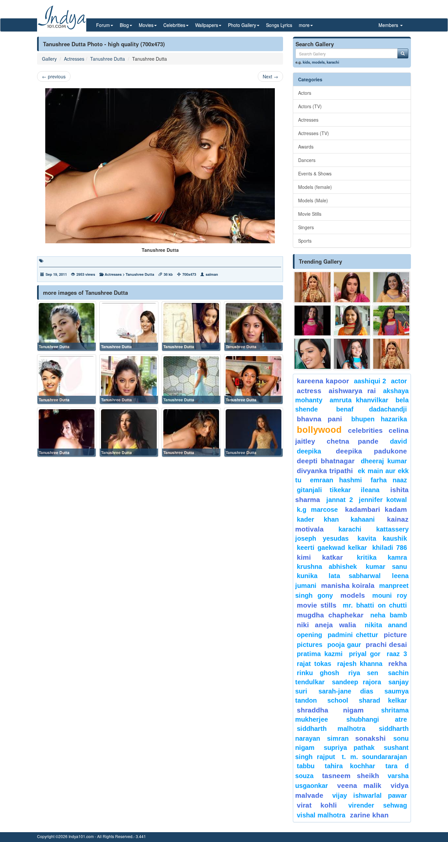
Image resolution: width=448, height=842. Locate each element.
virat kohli (317, 805)
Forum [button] (103, 25)
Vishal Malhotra (321, 815)
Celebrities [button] (174, 25)
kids (306, 62)
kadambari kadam (376, 509)
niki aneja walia (326, 625)
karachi (333, 62)
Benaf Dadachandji (371, 409)
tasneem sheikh (350, 775)
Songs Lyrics (279, 25)
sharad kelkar (383, 700)
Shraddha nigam (330, 710)
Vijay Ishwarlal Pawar (369, 795)
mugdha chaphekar (330, 615)
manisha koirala (347, 585)
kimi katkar (320, 557)
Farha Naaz (389, 480)
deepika (309, 451)
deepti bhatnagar (326, 461)
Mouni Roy (389, 595)
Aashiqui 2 (370, 381)
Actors (304, 93)
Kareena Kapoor (323, 381)
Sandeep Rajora (356, 682)
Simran (338, 738)
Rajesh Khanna (359, 663)
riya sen (366, 672)
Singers (306, 227)
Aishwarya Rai (352, 390)
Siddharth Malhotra (331, 728)
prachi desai (386, 644)
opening (309, 634)
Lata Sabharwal (355, 575)
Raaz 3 (397, 653)
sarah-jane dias (345, 691)
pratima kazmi (320, 653)
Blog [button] (124, 25)
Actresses (74, 58)
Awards (306, 146)
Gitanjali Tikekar (324, 489)
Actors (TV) (310, 106)
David (398, 441)
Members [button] (388, 25)
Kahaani (363, 519)
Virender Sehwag (377, 805)
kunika (307, 575)
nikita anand (386, 625)
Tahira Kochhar (350, 766)
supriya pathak (349, 747)
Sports (305, 240)
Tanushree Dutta (107, 58)
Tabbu (306, 766)
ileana (374, 489)
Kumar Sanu (386, 566)
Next (270, 76)
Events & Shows (315, 173)
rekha (397, 663)
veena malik (359, 785)
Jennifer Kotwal (383, 499)
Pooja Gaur (344, 644)
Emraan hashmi (336, 480)
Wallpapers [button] (206, 25)
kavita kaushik (382, 538)
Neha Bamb (388, 615)
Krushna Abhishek (327, 566)
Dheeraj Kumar (384, 461)
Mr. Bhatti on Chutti (375, 605)
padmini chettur (353, 634)
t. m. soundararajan (374, 756)
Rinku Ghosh (318, 672)
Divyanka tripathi (325, 470)
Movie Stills (309, 213)
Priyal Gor (365, 653)
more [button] (304, 25)
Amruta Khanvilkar (359, 400)
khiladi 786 (389, 547)
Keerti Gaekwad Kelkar (332, 547)
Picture (395, 634)
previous (54, 76)
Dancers (307, 160)
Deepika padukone (371, 451)
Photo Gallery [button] (242, 25)
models (318, 62)
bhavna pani (319, 419)
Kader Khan (318, 519)
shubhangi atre (376, 719)
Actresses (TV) (313, 133)
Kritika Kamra (382, 557)
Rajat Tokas (314, 663)
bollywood (319, 430)
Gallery (49, 58)
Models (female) (315, 187)
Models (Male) (313, 200)
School (337, 700)
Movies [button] (146, 25)
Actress (309, 390)
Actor (399, 381)
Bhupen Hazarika (379, 419)
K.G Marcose (317, 509)
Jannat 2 (339, 499)
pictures (309, 644)
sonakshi (372, 738)
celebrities (365, 430)
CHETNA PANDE (353, 441)
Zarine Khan (369, 815)
